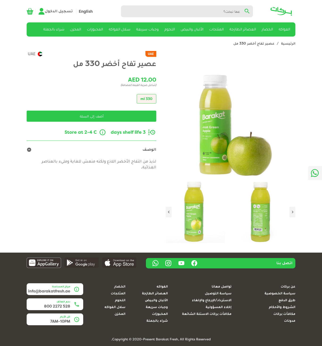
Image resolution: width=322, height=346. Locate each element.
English (86, 11)
